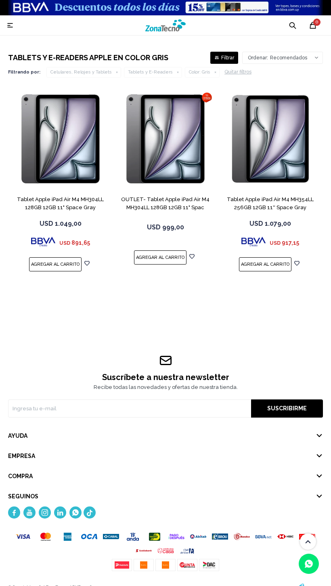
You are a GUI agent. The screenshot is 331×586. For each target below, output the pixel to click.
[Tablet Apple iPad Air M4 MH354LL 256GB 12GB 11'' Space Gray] (270, 138)
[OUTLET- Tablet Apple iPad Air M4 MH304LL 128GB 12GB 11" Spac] (165, 138)
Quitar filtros (237, 72)
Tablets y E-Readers (150, 72)
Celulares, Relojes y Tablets (81, 72)
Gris (199, 72)
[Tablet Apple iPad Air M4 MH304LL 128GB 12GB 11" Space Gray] (60, 138)
